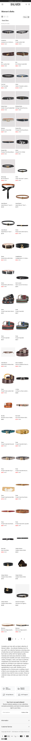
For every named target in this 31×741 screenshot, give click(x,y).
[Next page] (24, 639)
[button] (2, 4)
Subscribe (25, 712)
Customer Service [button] (6, 727)
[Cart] (29, 4)
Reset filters (5, 20)
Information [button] (4, 720)
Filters (25, 17)
